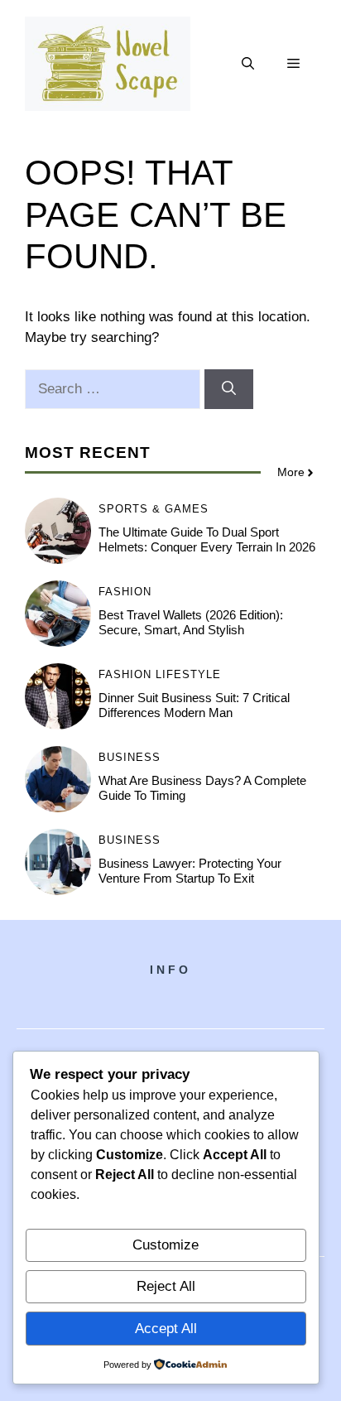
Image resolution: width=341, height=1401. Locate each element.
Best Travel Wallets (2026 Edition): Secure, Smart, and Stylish (190, 622)
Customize (165, 1245)
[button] (248, 64)
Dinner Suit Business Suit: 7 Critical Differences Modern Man (194, 705)
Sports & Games (153, 508)
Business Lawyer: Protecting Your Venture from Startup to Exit (189, 870)
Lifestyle (188, 674)
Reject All (166, 1286)
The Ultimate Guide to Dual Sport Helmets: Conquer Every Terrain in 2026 (206, 539)
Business (129, 757)
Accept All (166, 1328)
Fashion (124, 591)
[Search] (228, 389)
